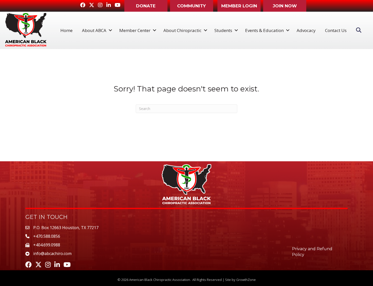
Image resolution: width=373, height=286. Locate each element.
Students (223, 30)
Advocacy (306, 30)
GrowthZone (246, 279)
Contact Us (336, 30)
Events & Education (264, 30)
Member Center (134, 30)
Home (66, 30)
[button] (145, 6)
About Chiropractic (182, 30)
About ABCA (94, 30)
